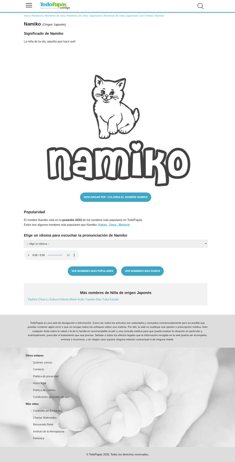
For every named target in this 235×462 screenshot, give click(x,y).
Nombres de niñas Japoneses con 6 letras (128, 15)
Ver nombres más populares (92, 271)
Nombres (37, 15)
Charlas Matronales (45, 417)
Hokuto (64, 299)
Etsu (99, 299)
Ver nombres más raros (142, 271)
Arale (81, 299)
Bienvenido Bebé (43, 424)
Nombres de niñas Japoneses (84, 15)
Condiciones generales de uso (51, 396)
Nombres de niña (55, 15)
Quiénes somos (42, 362)
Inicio (27, 15)
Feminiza (38, 438)
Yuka (106, 299)
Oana (113, 224)
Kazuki (114, 299)
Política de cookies (44, 390)
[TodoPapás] (55, 9)
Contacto (38, 369)
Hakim (103, 224)
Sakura (54, 299)
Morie (73, 299)
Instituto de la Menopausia (48, 431)
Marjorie (124, 224)
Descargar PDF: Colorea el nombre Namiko (116, 197)
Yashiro (33, 299)
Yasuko (90, 299)
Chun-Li (43, 299)
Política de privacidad (46, 376)
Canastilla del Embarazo (47, 410)
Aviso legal (39, 383)
